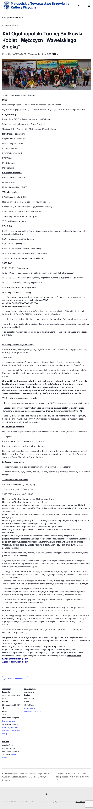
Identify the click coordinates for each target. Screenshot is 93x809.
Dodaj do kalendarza (15, 678)
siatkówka (5, 730)
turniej (4, 733)
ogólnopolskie (13, 727)
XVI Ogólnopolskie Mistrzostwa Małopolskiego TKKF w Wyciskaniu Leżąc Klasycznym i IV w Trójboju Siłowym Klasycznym (25, 776)
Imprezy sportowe (8, 721)
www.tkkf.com (74, 655)
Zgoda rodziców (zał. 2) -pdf (15, 661)
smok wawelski (15, 730)
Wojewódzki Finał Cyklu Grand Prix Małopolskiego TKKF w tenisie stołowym (72, 775)
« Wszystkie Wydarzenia (12, 17)
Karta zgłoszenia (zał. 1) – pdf (15, 658)
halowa (4, 727)
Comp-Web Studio (82, 802)
